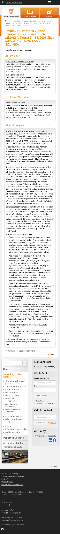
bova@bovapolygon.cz (11, 513)
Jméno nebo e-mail (41, 378)
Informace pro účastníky (16, 429)
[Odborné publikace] (30, 11)
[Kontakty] (49, 11)
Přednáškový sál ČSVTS (12, 447)
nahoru (52, 354)
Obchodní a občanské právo (15, 382)
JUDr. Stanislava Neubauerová (20, 61)
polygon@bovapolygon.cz (12, 520)
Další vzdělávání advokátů (12, 410)
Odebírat (41, 423)
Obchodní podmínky (9, 473)
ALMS (19, 495)
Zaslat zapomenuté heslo (46, 403)
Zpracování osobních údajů (12, 476)
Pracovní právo (12, 389)
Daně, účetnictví (12, 395)
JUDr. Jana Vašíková (15, 74)
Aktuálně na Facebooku (46, 436)
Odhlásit (53, 423)
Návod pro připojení (14, 419)
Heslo (36, 386)
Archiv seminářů (12, 432)
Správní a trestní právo (15, 386)
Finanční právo (11, 392)
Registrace (40, 401)
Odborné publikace (13, 437)
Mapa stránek (7, 482)
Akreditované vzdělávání (11, 405)
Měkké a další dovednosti (11, 399)
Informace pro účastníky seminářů (21, 351)
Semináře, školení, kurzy (18, 21)
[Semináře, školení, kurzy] (11, 11)
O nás (6, 369)
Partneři (4, 479)
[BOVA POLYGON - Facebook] (2, 529)
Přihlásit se (42, 396)
